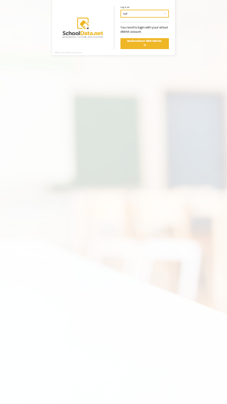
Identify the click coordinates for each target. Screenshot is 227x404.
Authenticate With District (144, 40)
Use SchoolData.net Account (69, 52)
